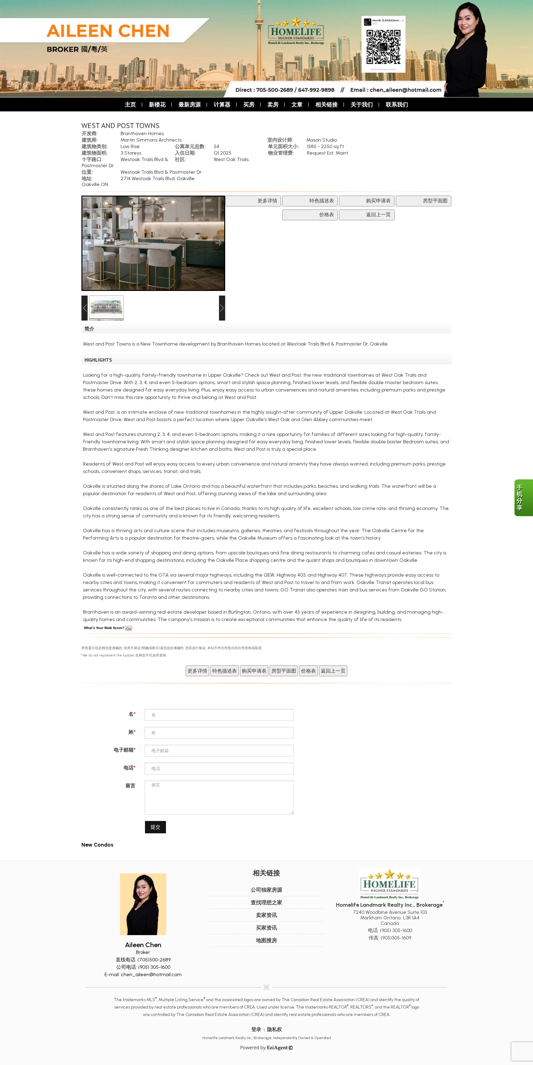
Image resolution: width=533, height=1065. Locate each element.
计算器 (222, 104)
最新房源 (190, 104)
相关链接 (327, 104)
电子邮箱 (124, 750)
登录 (256, 1029)
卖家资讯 (266, 915)
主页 (130, 104)
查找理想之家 (266, 902)
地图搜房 (266, 940)
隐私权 (274, 1029)
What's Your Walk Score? (104, 628)
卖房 (273, 104)
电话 (129, 768)
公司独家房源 (266, 890)
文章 (297, 104)
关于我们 (362, 104)
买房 (248, 104)
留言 (130, 786)
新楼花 (157, 104)
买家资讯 (266, 928)
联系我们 (397, 104)
